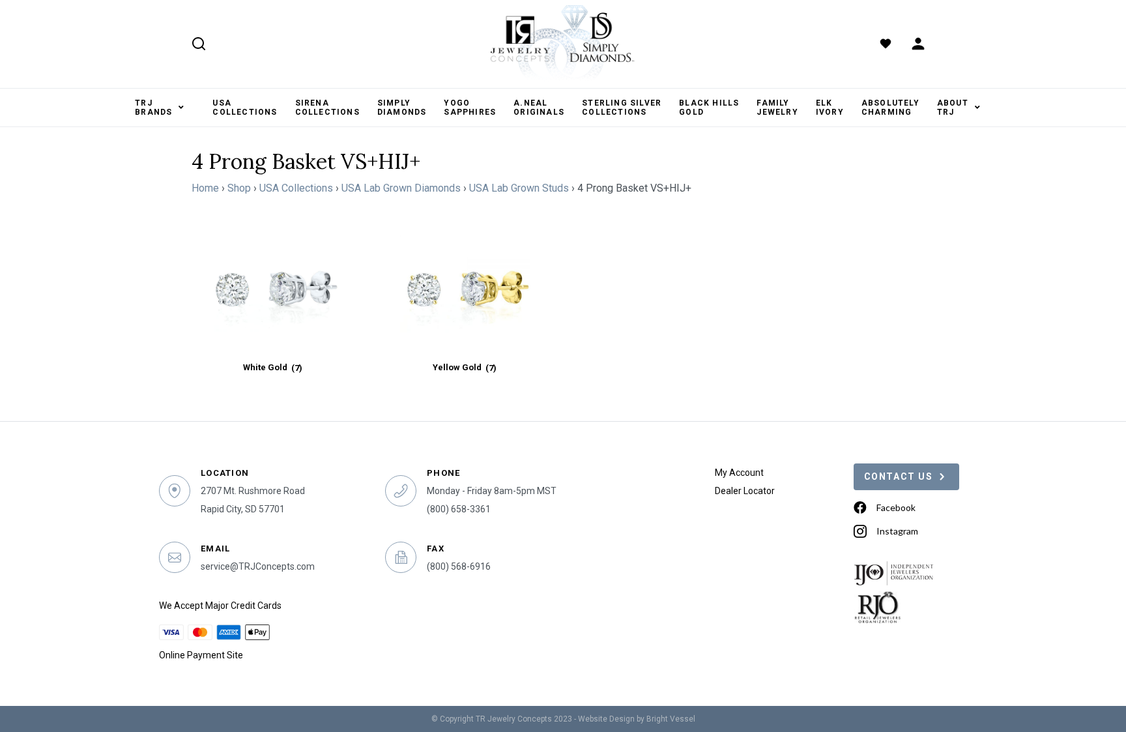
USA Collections (296, 188)
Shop (239, 188)
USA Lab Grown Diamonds (401, 188)
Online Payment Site (201, 655)
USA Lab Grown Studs (519, 188)
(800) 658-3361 (459, 509)
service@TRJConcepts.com (258, 566)
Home (205, 188)
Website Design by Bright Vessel (636, 719)
